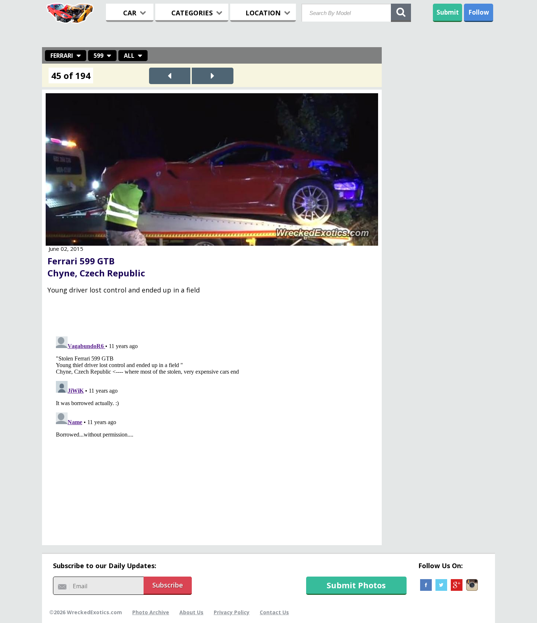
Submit (448, 12)
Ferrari (61, 56)
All (129, 56)
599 (98, 56)
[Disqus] (212, 424)
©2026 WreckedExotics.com (85, 612)
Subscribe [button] (167, 585)
